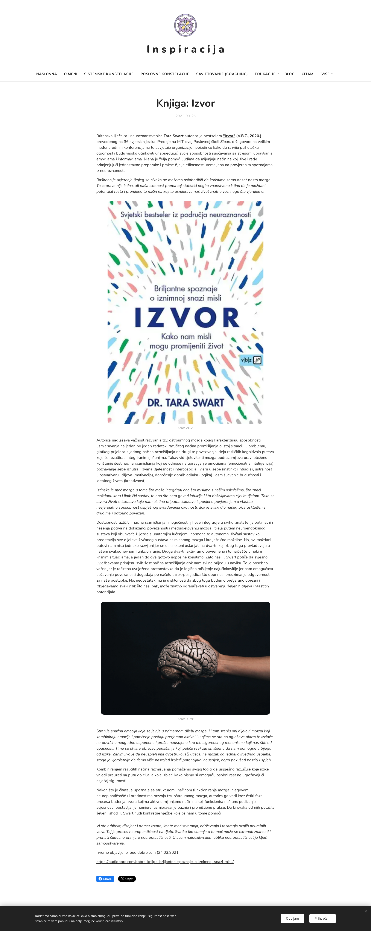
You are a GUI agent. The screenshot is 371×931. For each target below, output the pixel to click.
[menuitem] (48, 74)
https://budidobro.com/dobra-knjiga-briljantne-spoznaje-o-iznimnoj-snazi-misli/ (165, 861)
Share (107, 879)
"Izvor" (229, 135)
